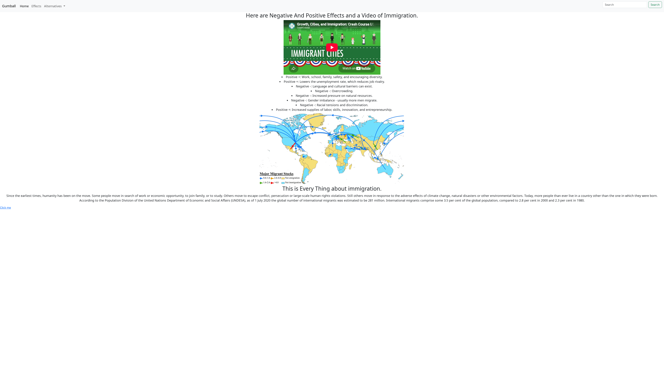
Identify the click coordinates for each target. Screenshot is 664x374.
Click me (5, 208)
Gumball (9, 6)
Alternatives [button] (53, 6)
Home (24, 6)
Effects (36, 6)
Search (655, 5)
